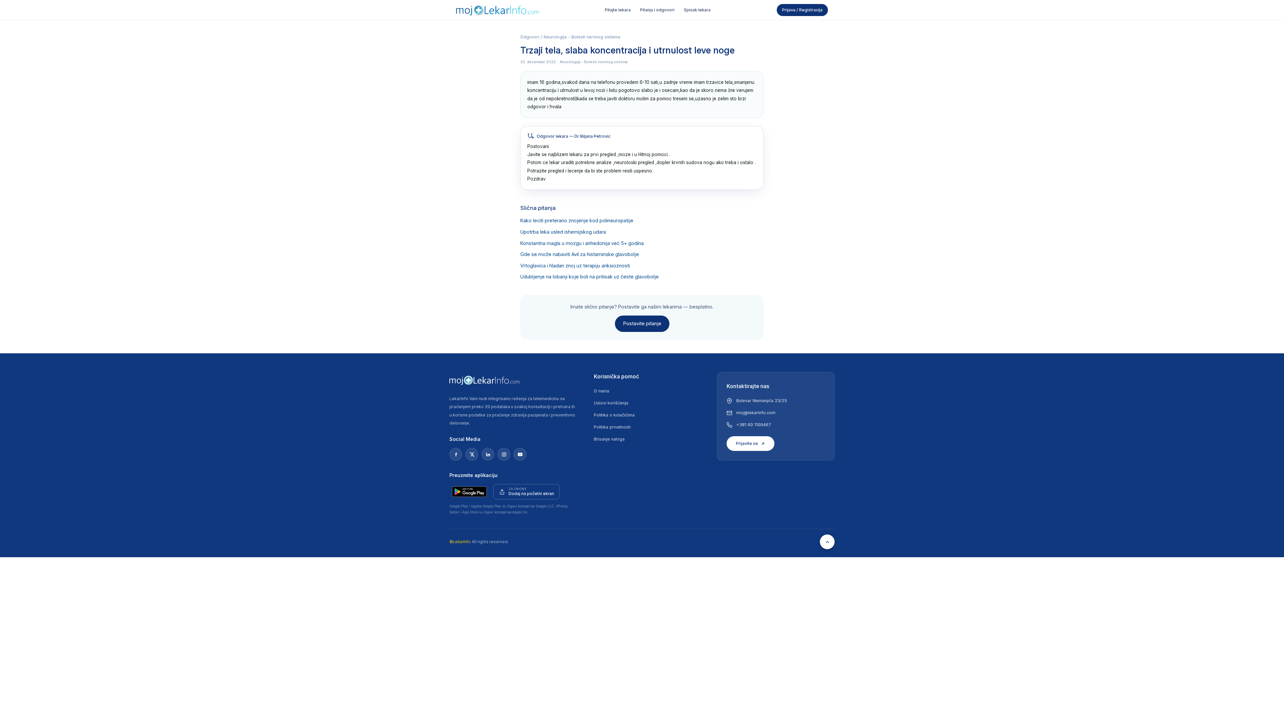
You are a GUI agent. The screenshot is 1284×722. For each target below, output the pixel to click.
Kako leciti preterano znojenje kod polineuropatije (576, 221)
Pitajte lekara (618, 9)
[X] (471, 454)
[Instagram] (504, 454)
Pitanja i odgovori (657, 9)
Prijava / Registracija (802, 9)
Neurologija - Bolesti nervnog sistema (582, 36)
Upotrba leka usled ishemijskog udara (563, 232)
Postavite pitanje (642, 324)
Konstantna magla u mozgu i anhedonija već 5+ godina (582, 243)
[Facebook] (455, 454)
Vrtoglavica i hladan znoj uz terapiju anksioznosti (575, 266)
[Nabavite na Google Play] (469, 491)
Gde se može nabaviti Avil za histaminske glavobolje (579, 254)
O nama (601, 390)
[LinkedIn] (487, 454)
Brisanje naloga (609, 439)
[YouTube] (520, 454)
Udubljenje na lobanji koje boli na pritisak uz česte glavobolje (589, 277)
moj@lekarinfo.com (755, 412)
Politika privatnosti (612, 427)
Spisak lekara (697, 9)
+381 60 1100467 (753, 424)
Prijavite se (747, 443)
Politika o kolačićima (614, 414)
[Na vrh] (827, 541)
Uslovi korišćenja (611, 402)
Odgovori (529, 36)
